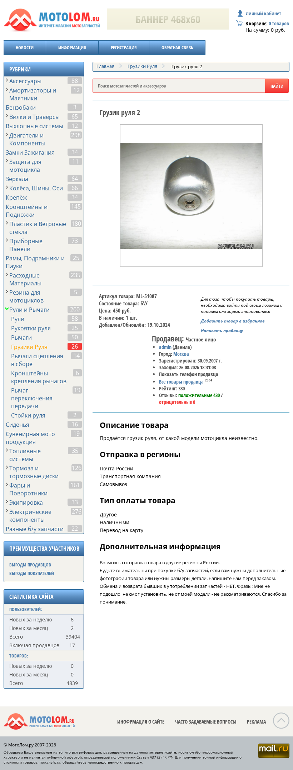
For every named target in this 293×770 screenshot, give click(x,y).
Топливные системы (25, 455)
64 (74, 178)
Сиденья (17, 425)
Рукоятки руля (31, 328)
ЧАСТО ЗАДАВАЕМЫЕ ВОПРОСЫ (205, 721)
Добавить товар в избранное (233, 321)
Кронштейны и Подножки (27, 211)
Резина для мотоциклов (26, 296)
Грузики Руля (29, 347)
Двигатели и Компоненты (27, 139)
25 (76, 257)
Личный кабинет (263, 13)
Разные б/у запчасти (35, 529)
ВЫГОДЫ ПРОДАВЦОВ (30, 564)
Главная (105, 66)
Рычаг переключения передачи (32, 398)
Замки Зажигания (30, 152)
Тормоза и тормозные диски (34, 472)
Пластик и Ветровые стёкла (37, 228)
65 (74, 116)
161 (75, 485)
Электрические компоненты (30, 516)
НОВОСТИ (25, 47)
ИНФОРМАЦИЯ (72, 47)
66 (74, 187)
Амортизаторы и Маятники (32, 94)
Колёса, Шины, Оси (36, 188)
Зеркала (17, 179)
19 (77, 390)
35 (75, 450)
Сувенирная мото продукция (30, 438)
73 (74, 240)
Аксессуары (25, 81)
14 (76, 355)
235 (75, 275)
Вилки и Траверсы (34, 117)
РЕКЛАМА (256, 721)
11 (75, 161)
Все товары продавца (181, 381)
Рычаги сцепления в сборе (37, 360)
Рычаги (21, 337)
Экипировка (26, 502)
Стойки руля (28, 415)
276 (76, 511)
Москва (181, 353)
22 (74, 528)
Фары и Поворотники (28, 489)
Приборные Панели (26, 245)
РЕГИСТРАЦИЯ (124, 47)
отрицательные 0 (177, 402)
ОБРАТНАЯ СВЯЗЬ (177, 47)
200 (75, 309)
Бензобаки (21, 107)
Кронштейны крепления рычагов (38, 377)
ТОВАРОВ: (18, 655)
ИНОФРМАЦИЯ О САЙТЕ (140, 721)
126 (76, 467)
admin (165, 347)
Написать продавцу (222, 331)
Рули (17, 319)
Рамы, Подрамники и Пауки (35, 262)
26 (74, 346)
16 (74, 424)
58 (74, 318)
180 (76, 223)
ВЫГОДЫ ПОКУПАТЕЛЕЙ (31, 573)
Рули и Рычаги (29, 310)
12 (76, 90)
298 (76, 135)
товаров (279, 23)
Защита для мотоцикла (25, 166)
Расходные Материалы (25, 279)
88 (74, 80)
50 (74, 337)
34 (74, 152)
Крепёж (16, 197)
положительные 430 (199, 395)
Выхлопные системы (34, 126)
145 (76, 206)
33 (74, 502)
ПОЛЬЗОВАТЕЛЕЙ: (25, 609)
